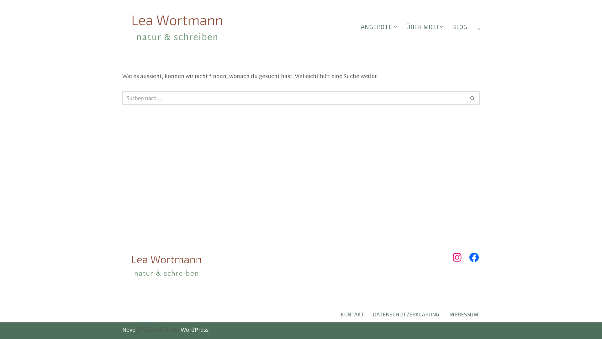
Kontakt (352, 314)
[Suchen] (473, 98)
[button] (395, 27)
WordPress (195, 330)
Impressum (463, 314)
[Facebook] (474, 257)
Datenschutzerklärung (406, 314)
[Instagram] (457, 257)
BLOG (459, 26)
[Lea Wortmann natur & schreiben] (177, 27)
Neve (128, 330)
